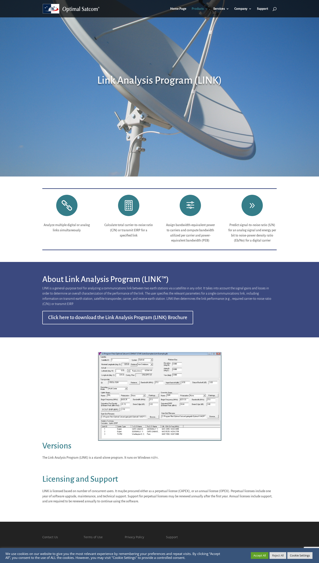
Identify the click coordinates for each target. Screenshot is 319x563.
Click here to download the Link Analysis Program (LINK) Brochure (117, 317)
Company (240, 8)
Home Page (178, 8)
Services (219, 8)
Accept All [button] (259, 555)
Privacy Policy (134, 537)
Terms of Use (93, 537)
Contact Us (50, 537)
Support (262, 8)
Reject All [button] (278, 555)
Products (198, 8)
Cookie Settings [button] (300, 555)
